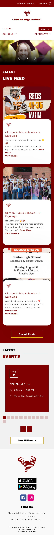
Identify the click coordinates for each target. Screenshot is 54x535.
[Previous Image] (20, 58)
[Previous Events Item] (23, 429)
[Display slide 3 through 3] (12, 417)
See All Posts (27, 334)
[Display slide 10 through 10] (42, 417)
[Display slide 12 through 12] (4, 421)
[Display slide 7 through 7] (29, 417)
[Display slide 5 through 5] (21, 417)
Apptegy (32, 531)
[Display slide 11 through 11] (46, 417)
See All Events (27, 440)
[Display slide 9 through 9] (37, 417)
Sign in (45, 29)
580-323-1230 (34, 519)
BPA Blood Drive (20, 384)
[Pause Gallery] (27, 58)
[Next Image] (34, 58)
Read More (26, 230)
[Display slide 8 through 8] (33, 417)
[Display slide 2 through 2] (8, 417)
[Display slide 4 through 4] (16, 417)
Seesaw (43, 3)
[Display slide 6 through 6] (25, 417)
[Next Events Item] (29, 429)
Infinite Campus (26, 3)
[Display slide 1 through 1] (4, 417)
